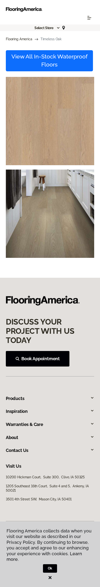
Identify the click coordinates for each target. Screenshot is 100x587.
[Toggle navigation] (89, 18)
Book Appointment (40, 358)
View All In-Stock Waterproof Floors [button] (49, 60)
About (12, 437)
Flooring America (19, 39)
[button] (47, 28)
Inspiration (17, 411)
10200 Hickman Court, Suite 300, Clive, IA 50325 (45, 477)
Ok (50, 568)
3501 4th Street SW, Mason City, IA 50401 (39, 499)
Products (15, 398)
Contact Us (17, 450)
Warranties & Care (24, 424)
